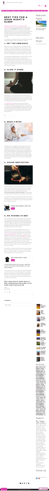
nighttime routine (16, 285)
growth (37, 441)
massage (37, 450)
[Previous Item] (37, 24)
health (15, 281)
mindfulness (41, 454)
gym (39, 441)
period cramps (41, 457)
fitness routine (40, 436)
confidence (37, 429)
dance (40, 429)
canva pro (39, 426)
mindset (45, 454)
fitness (37, 436)
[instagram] (48, 2)
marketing (43, 448)
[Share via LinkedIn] (9, 291)
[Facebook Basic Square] (36, 478)
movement (37, 455)
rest (6, 283)
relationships (43, 465)
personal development (39, 458)
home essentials (38, 444)
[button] (45, 6)
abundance (37, 423)
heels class (37, 443)
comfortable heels (38, 427)
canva (37, 426)
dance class (43, 429)
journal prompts (38, 447)
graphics (44, 440)
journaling (42, 447)
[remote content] (18, 116)
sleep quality (24, 281)
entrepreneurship (38, 433)
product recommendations (39, 462)
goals (37, 440)
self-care (8, 281)
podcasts (37, 461)
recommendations (38, 464)
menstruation (44, 450)
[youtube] (20, 483)
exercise (42, 434)
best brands (43, 423)
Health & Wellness (7, 288)
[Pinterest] (44, 2)
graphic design (40, 440)
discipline (45, 430)
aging (40, 423)
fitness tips (44, 436)
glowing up (43, 437)
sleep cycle (27, 283)
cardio (43, 426)
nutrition (37, 457)
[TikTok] (24, 483)
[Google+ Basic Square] (39, 478)
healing (41, 441)
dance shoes (38, 430)
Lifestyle (5, 287)
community (43, 427)
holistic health (41, 443)
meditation (40, 450)
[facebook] (45, 2)
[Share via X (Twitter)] (7, 291)
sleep (6, 285)
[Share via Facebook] (4, 291)
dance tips (41, 430)
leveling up (37, 448)
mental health (38, 451)
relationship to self (38, 465)
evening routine (15, 283)
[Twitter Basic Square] (37, 478)
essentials (42, 433)
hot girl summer (43, 444)
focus (36, 437)
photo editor (44, 458)
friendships (39, 437)
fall (44, 434)
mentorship (37, 454)
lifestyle (41, 448)
